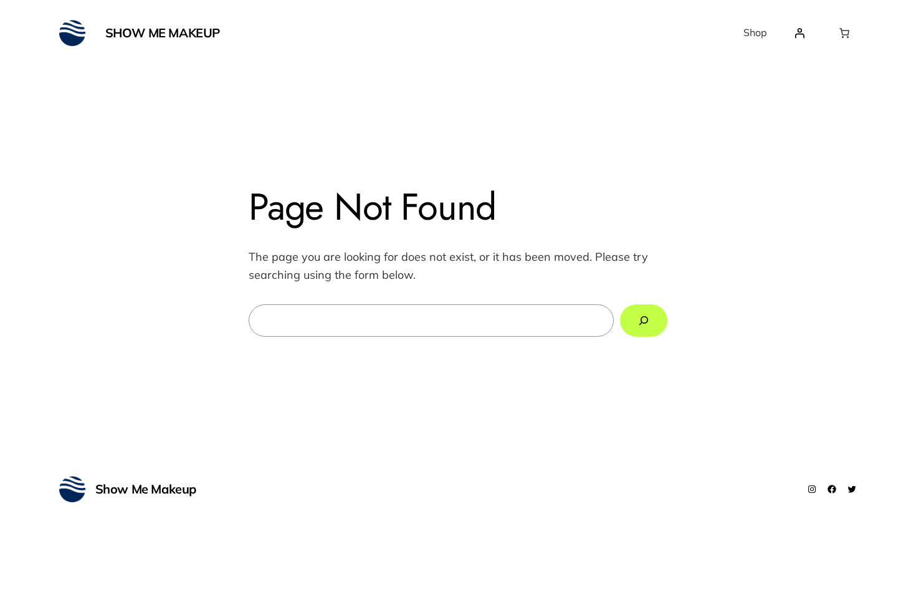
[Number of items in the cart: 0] (844, 33)
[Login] (799, 33)
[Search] (643, 320)
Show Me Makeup (162, 32)
